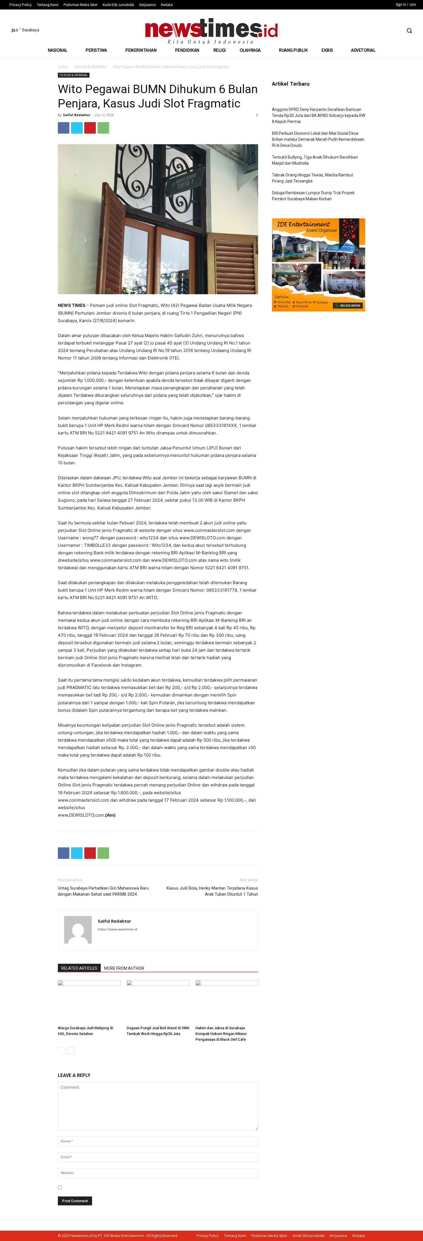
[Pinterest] (90, 128)
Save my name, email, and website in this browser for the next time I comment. (138, 1187)
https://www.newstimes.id (117, 929)
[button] (409, 30)
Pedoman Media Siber (269, 1235)
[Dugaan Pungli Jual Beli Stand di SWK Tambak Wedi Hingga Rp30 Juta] (158, 1001)
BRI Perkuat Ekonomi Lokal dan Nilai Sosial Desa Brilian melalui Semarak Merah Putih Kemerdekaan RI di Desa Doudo (318, 139)
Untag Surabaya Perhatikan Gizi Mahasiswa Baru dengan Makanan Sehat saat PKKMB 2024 (103, 891)
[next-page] (70, 1051)
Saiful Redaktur (76, 115)
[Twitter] (386, 30)
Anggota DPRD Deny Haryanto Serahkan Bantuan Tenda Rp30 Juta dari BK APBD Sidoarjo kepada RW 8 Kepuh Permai (318, 115)
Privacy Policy (207, 1235)
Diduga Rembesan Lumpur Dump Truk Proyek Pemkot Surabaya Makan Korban (313, 196)
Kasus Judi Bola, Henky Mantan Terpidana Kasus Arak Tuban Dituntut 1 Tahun (212, 891)
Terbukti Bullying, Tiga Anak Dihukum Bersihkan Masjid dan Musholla (315, 160)
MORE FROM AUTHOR (124, 968)
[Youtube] (397, 30)
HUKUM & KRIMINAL (90, 66)
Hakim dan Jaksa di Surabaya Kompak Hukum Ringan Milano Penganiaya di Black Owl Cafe (221, 1034)
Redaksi (358, 1235)
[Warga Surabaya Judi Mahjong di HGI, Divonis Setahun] (89, 1001)
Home (63, 66)
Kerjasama (338, 1235)
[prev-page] (61, 1051)
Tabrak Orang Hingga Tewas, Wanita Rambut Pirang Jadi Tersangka (312, 178)
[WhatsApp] (103, 128)
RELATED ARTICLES (79, 968)
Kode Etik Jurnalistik (308, 1235)
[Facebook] (375, 30)
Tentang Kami (235, 1235)
